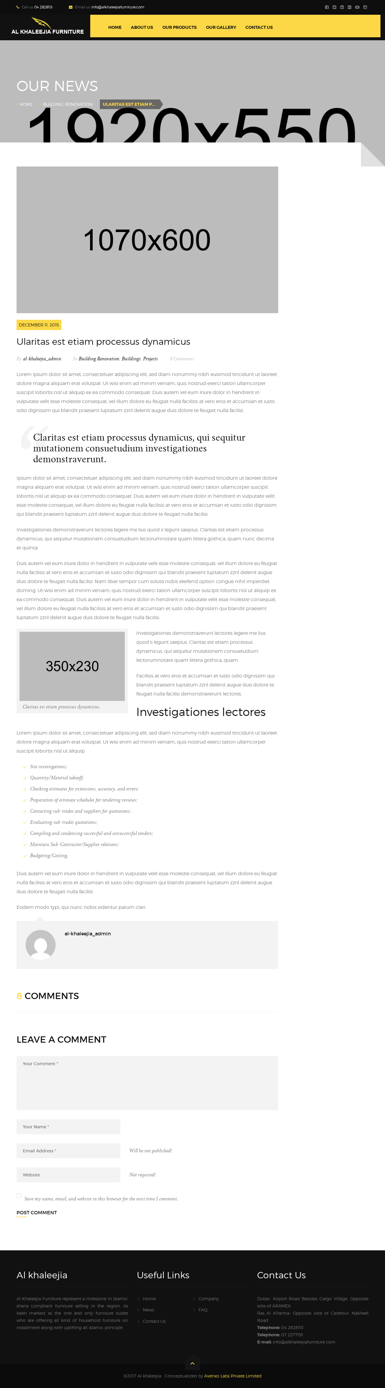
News (148, 1309)
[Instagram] (365, 7)
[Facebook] (327, 7)
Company (209, 1298)
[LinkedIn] (342, 7)
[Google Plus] (350, 7)
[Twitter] (335, 7)
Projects (150, 359)
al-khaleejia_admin (42, 359)
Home (26, 104)
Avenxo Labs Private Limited (233, 1375)
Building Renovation (68, 104)
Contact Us (154, 1321)
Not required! (142, 1175)
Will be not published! (150, 1151)
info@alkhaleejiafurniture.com (117, 7)
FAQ (203, 1309)
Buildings (131, 359)
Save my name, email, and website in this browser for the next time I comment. (101, 1199)
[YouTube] (358, 7)
